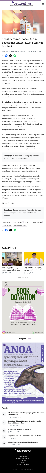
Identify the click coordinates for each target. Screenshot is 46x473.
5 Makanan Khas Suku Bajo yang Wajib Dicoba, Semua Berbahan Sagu (26, 414)
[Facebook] (6, 55)
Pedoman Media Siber (23, 458)
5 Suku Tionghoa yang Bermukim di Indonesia (23, 442)
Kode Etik (23, 460)
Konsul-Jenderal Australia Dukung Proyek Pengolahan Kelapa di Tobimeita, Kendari (22, 213)
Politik (19, 31)
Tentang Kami (23, 456)
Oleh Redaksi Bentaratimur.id (13, 51)
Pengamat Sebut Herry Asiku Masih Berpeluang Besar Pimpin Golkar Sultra (33, 268)
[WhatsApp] (14, 55)
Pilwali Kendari (37, 222)
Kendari (26, 222)
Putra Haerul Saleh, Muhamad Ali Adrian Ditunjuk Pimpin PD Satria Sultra (24, 422)
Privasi (23, 462)
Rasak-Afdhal (7, 225)
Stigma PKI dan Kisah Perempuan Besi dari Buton (24, 436)
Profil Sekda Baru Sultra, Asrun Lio (19, 429)
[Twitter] (10, 55)
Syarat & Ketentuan (23, 465)
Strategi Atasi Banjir (20, 225)
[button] (41, 4)
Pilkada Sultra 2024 (9, 31)
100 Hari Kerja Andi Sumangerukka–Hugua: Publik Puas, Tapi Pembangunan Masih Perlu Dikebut (11, 269)
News (4, 264)
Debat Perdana (17, 222)
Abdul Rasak (6, 222)
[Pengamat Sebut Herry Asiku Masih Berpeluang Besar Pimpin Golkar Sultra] (34, 264)
